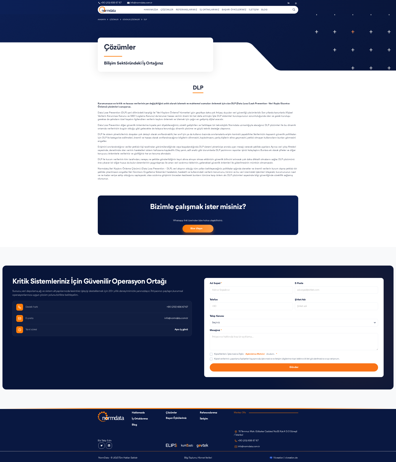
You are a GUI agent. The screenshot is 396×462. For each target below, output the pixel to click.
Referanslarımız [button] (186, 10)
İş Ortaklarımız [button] (209, 10)
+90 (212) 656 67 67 (111, 3)
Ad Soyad (216, 283)
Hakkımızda (138, 412)
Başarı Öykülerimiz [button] (234, 10)
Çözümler (171, 412)
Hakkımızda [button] (151, 10)
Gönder (293, 367)
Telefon (214, 300)
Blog (134, 424)
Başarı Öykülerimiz (176, 418)
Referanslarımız (208, 412)
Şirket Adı (300, 300)
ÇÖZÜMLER (114, 20)
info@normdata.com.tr (141, 3)
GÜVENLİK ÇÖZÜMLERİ (131, 20)
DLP (145, 20)
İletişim (204, 418)
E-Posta (299, 283)
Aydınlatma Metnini (255, 354)
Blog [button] (264, 10)
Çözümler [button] (167, 10)
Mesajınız (216, 330)
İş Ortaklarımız (140, 418)
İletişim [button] (254, 10)
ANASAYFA (102, 20)
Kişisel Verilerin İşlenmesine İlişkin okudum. (245, 354)
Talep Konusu (217, 316)
